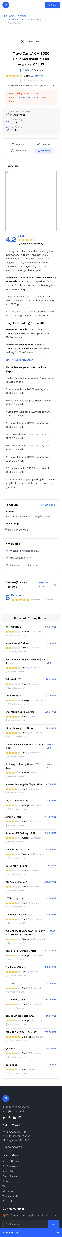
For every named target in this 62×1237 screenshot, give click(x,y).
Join (53, 1224)
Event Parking (10, 1176)
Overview (20, 144)
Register (52, 4)
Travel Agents (10, 1196)
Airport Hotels (10, 1161)
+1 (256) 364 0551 (12, 1147)
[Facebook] (9, 1117)
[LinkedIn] (14, 1117)
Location (45, 144)
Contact (7, 1201)
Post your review (43, 584)
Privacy (6, 1181)
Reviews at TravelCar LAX (19, 359)
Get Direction (47, 505)
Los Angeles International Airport (25, 19)
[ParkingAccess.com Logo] (5, 5)
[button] (13, 5)
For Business (10, 1166)
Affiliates (7, 1191)
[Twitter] (3, 1117)
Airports (22, 15)
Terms (6, 1186)
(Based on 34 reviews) (31, 243)
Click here (11, 479)
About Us (7, 1171)
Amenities (20, 150)
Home (11, 15)
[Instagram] (19, 1117)
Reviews (45, 150)
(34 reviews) (37, 75)
